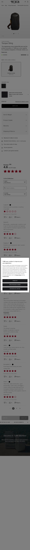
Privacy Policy (18, 275)
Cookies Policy (5, 276)
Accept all (15, 280)
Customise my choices (15, 288)
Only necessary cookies (15, 284)
